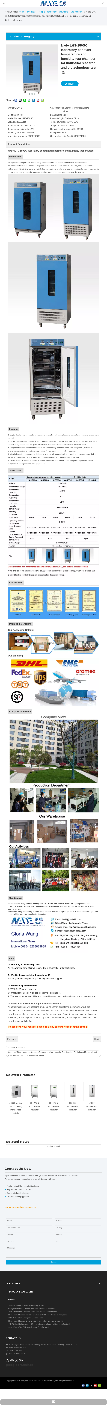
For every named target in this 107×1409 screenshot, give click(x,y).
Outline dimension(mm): (61, 136)
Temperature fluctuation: (61, 125)
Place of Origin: (57, 118)
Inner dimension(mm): (18, 136)
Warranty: (12, 108)
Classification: (56, 108)
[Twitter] (16, 1360)
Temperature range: (59, 122)
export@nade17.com (17, 1347)
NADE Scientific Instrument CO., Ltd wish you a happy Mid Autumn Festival (39, 1324)
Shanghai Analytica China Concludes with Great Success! (31, 1308)
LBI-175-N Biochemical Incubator (34, 1106)
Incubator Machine (15, 1047)
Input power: (56, 132)
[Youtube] (95, 1385)
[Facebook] (7, 1360)
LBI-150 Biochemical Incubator (53, 1106)
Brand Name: (56, 115)
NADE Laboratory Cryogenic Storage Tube (25, 1318)
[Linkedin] (12, 1360)
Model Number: (15, 118)
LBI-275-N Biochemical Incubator (15, 1106)
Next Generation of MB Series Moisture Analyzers (46, 1315)
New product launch (16, 1315)
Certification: (13, 115)
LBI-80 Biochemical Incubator (72, 1106)
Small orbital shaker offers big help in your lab (45, 1321)
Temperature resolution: (19, 125)
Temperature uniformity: (18, 129)
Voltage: (11, 122)
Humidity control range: (61, 129)
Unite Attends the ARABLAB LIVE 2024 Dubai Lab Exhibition (32, 1312)
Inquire (71, 84)
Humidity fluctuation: (17, 132)
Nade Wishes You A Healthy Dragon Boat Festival (28, 1327)
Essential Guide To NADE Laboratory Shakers (27, 1305)
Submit (53, 1262)
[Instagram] (21, 1360)
